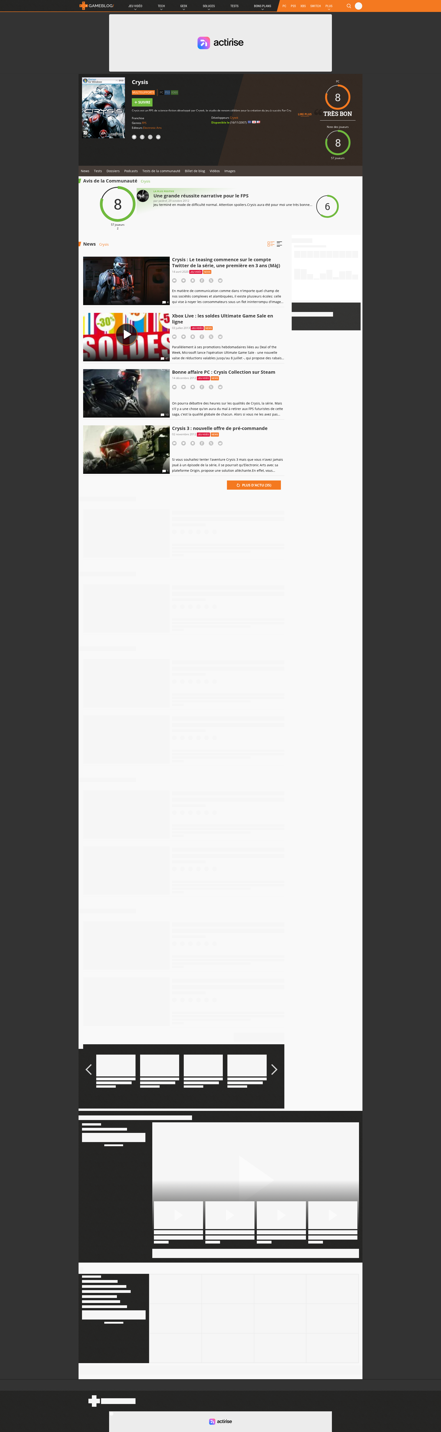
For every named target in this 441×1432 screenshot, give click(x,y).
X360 (174, 92)
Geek (183, 6)
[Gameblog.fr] (96, 5)
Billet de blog (195, 171)
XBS (303, 6)
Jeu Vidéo (135, 6)
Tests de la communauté (161, 171)
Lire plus (305, 114)
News (85, 171)
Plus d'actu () (256, 485)
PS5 (293, 6)
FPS (144, 123)
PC (284, 6)
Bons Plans (262, 6)
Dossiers (113, 171)
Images (229, 171)
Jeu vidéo (195, 272)
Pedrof (162, 201)
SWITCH (315, 6)
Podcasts (131, 171)
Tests (234, 6)
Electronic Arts (152, 128)
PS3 (167, 92)
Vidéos (215, 171)
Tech (161, 6)
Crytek (234, 118)
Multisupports (143, 92)
